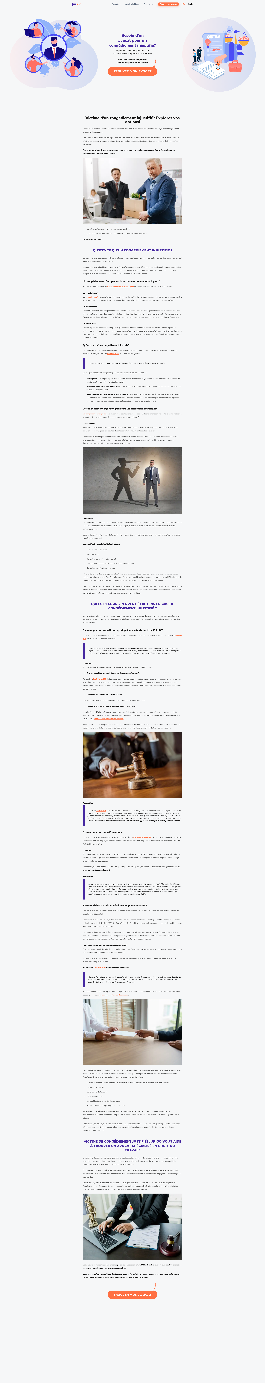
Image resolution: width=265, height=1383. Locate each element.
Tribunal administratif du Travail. (108, 719)
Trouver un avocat (168, 4)
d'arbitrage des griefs (142, 837)
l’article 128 (101, 811)
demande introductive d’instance (113, 995)
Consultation (117, 4)
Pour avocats (149, 4)
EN (183, 4)
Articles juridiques (132, 4)
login (190, 4)
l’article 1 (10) (99, 679)
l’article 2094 (113, 353)
